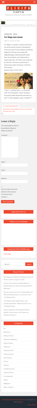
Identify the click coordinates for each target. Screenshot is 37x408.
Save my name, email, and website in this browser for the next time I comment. (9, 193)
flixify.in (20, 402)
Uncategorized (8, 376)
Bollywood (7, 332)
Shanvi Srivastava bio (11, 106)
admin (6, 41)
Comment (4, 135)
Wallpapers (7, 383)
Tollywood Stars (9, 372)
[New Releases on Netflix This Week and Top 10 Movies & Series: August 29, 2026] (3, 22)
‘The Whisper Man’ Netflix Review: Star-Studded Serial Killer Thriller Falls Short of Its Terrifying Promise (17, 303)
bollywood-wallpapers (10, 339)
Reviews (6, 365)
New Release (8, 34)
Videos (15, 34)
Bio (5, 328)
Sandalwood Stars (9, 369)
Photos (6, 361)
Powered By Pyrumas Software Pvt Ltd (14, 399)
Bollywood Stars (9, 336)
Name (3, 162)
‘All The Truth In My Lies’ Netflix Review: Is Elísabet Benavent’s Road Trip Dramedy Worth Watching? (18, 285)
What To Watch (8, 387)
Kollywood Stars (9, 354)
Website (4, 178)
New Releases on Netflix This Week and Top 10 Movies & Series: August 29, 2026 (18, 278)
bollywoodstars (8, 343)
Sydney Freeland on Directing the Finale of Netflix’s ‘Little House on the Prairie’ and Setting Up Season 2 (17, 312)
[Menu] (3, 2)
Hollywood (7, 347)
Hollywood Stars (9, 350)
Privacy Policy (32, 405)
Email (3, 170)
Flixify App (7, 254)
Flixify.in (18, 12)
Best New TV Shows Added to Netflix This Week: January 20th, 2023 (17, 110)
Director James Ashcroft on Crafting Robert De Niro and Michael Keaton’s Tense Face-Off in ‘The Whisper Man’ (18, 294)
